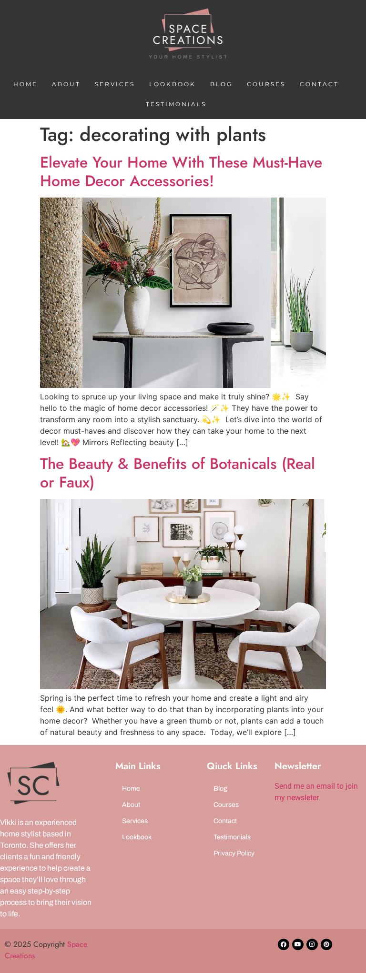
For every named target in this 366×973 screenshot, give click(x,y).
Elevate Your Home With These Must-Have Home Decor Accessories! (181, 171)
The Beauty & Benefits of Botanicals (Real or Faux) (177, 473)
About (66, 84)
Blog (221, 84)
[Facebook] (283, 944)
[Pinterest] (326, 944)
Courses (266, 84)
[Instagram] (312, 944)
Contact (319, 84)
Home (25, 84)
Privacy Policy (234, 853)
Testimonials (176, 104)
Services (115, 84)
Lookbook (172, 84)
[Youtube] (298, 944)
